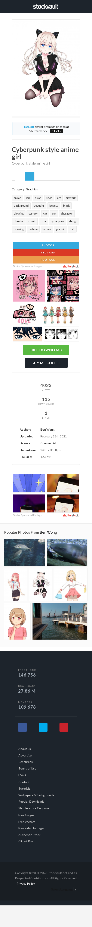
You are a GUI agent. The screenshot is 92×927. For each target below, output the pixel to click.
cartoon (33, 213)
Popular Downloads (31, 801)
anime (17, 198)
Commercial (48, 443)
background (21, 205)
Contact (24, 782)
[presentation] (20, 176)
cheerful (19, 221)
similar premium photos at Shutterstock (46, 129)
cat (45, 213)
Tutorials (24, 788)
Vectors (47, 252)
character (67, 213)
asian (38, 198)
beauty (53, 205)
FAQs (22, 775)
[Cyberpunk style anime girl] (40, 584)
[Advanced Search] (78, 5)
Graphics (32, 189)
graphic (60, 229)
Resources (25, 762)
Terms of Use (27, 768)
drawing (19, 229)
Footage (47, 259)
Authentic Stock (29, 835)
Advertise (25, 755)
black (66, 205)
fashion (33, 229)
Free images (26, 815)
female (47, 229)
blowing (19, 213)
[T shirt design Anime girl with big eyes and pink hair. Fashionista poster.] (29, 286)
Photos (47, 245)
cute (43, 221)
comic (32, 221)
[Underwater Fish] (24, 552)
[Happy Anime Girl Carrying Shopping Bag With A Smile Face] (70, 584)
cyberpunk (57, 221)
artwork (71, 198)
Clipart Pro (25, 841)
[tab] (20, 176)
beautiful (39, 205)
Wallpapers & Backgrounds (36, 795)
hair (72, 229)
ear (54, 213)
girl (28, 198)
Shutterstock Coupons (33, 808)
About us (24, 748)
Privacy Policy (26, 883)
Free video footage (31, 828)
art (59, 198)
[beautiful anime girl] (17, 621)
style (49, 198)
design (73, 221)
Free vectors (26, 822)
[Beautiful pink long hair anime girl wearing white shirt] (15, 584)
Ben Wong (47, 429)
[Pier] (60, 621)
